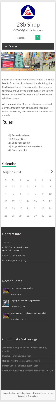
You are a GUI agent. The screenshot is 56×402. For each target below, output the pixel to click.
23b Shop (28, 24)
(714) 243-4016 (17, 255)
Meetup (20, 370)
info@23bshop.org (17, 260)
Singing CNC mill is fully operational (25, 300)
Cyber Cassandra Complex (22, 288)
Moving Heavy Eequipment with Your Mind (28, 313)
